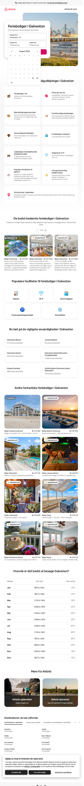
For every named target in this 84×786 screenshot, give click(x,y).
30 (37, 78)
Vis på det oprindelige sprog (57, 3)
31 (11, 83)
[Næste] (45, 230)
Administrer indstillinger (63, 772)
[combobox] (27, 37)
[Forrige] (37, 230)
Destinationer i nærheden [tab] (13, 722)
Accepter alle (16, 772)
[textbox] (18, 45)
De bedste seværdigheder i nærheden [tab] (57, 722)
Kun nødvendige (40, 772)
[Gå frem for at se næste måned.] (37, 51)
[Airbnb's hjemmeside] (10, 9)
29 (33, 78)
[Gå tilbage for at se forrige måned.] (11, 51)
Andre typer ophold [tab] (33, 722)
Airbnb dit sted (70, 9)
